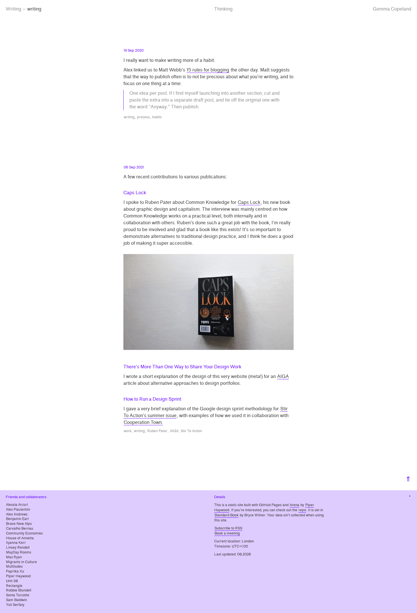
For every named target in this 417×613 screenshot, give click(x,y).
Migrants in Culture (21, 562)
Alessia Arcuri (17, 505)
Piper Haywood (18, 576)
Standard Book (226, 515)
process (143, 117)
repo (302, 510)
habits (157, 117)
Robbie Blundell (18, 590)
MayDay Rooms (18, 552)
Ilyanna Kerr (16, 543)
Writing (13, 9)
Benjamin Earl (17, 519)
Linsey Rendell (18, 547)
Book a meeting (227, 533)
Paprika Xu (15, 571)
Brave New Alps (19, 524)
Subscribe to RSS (228, 528)
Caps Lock (249, 202)
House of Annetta (20, 538)
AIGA (283, 376)
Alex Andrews (17, 514)
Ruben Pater (157, 431)
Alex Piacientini (18, 509)
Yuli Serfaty (15, 605)
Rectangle (14, 586)
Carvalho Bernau (19, 528)
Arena (294, 505)
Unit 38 (12, 581)
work (128, 431)
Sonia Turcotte (17, 595)
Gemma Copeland (392, 9)
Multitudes (14, 566)
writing (129, 117)
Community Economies (24, 533)
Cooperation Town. (143, 422)
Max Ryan (14, 557)
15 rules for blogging (208, 70)
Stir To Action (191, 431)
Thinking (223, 9)
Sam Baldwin (16, 600)
